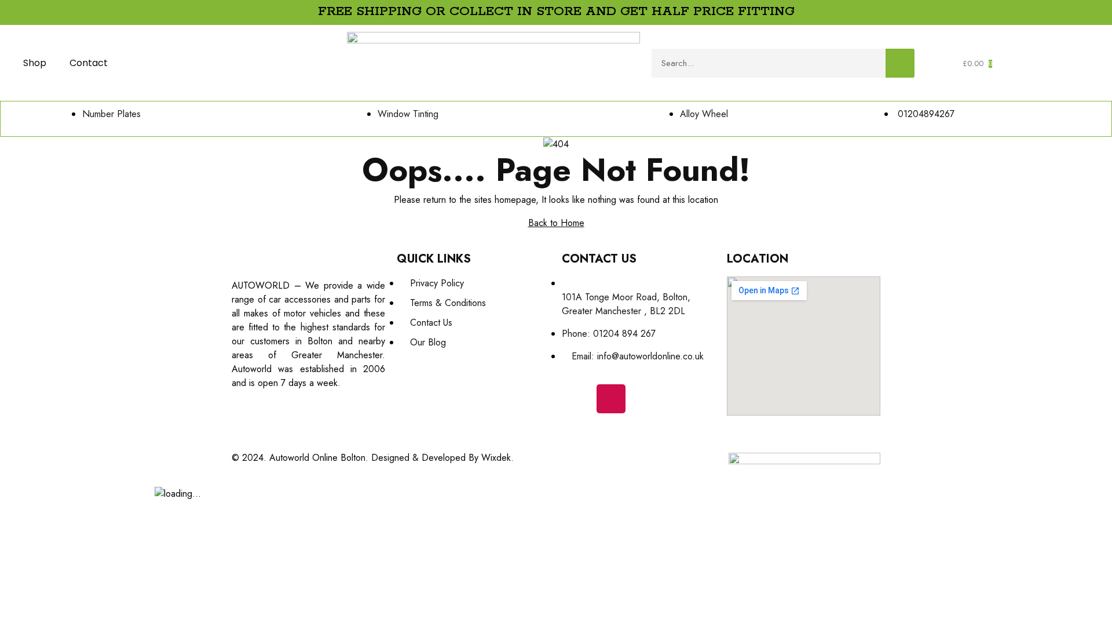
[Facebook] (576, 398)
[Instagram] (611, 398)
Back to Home (556, 223)
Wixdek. (497, 457)
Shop (34, 63)
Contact (89, 63)
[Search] (900, 63)
